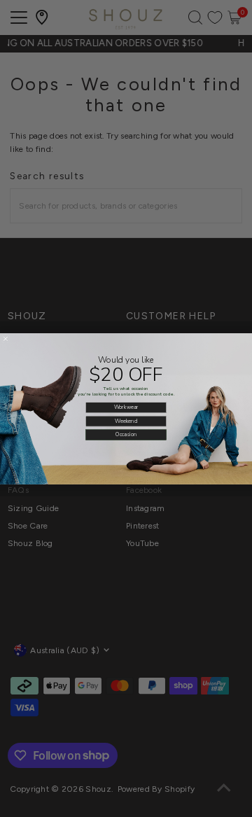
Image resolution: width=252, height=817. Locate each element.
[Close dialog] (5, 338)
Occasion (125, 434)
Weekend (126, 420)
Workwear (126, 406)
